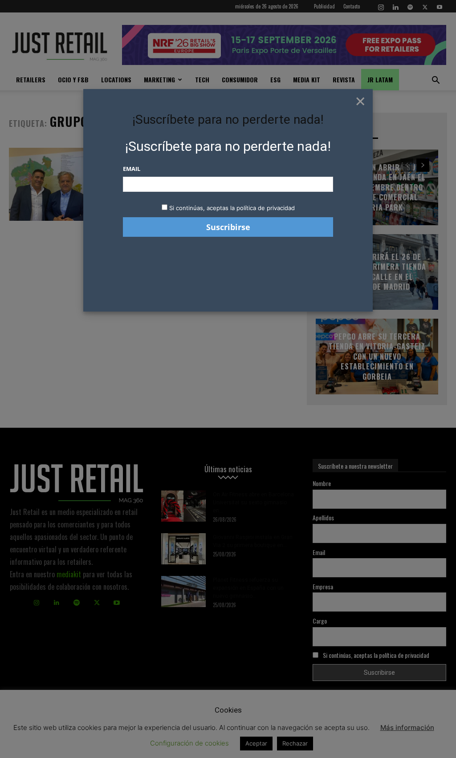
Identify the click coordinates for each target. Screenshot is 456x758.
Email (131, 169)
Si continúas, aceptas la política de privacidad (232, 207)
